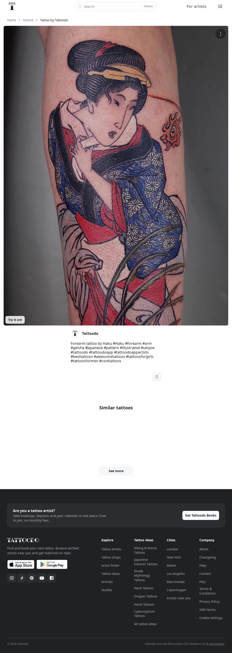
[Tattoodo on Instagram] (11, 578)
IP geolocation (215, 644)
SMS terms (207, 609)
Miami (171, 565)
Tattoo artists (111, 549)
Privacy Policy (209, 601)
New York (174, 557)
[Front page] (12, 6)
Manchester (176, 582)
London (172, 549)
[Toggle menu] (220, 6)
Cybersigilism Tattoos (144, 613)
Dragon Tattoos (145, 596)
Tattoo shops (111, 557)
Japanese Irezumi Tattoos (146, 561)
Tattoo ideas (111, 573)
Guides (107, 590)
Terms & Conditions (207, 591)
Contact (205, 573)
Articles (107, 582)
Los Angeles (176, 573)
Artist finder (111, 565)
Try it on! (15, 320)
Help (202, 565)
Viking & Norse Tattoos (145, 550)
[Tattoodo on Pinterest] (31, 578)
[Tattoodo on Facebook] (51, 578)
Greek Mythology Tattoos (142, 575)
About (203, 549)
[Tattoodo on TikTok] (21, 578)
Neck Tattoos (143, 588)
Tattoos (148, 6)
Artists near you (179, 598)
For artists (197, 6)
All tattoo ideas (145, 624)
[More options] (220, 34)
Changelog (207, 557)
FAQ (202, 582)
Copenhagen (176, 590)
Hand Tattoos (144, 604)
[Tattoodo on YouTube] (41, 578)
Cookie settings (210, 618)
